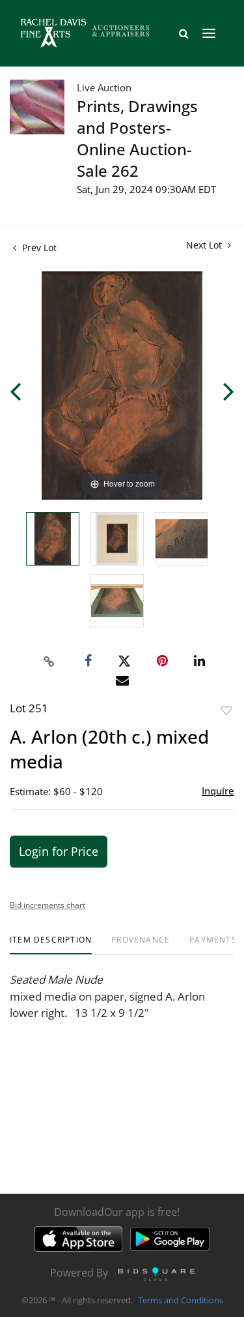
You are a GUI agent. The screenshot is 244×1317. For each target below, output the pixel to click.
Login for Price (58, 851)
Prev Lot (38, 247)
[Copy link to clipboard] (49, 661)
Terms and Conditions (180, 1300)
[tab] (51, 944)
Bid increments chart (47, 905)
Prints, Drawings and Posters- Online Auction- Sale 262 (137, 138)
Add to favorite (226, 710)
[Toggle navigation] (209, 33)
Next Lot (205, 244)
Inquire (218, 790)
